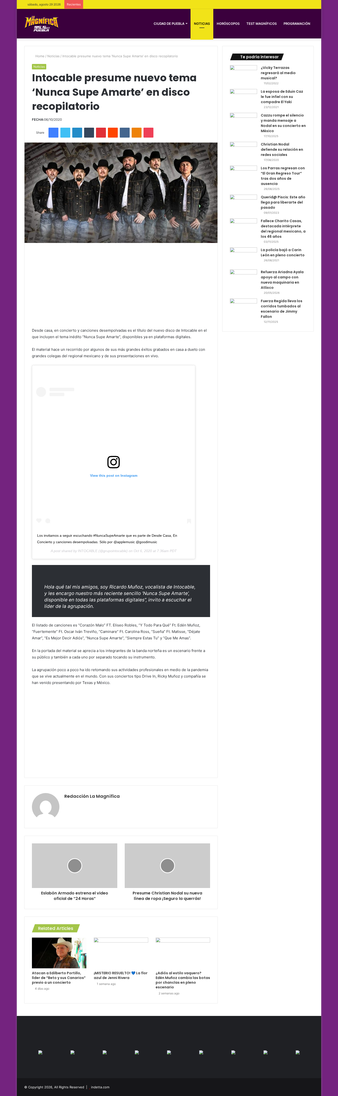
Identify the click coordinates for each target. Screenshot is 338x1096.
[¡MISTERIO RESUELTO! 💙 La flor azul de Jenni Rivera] (121, 953)
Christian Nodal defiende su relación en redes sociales (282, 149)
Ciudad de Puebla (169, 24)
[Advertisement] (121, 285)
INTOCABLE (87, 551)
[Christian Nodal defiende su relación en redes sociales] (243, 151)
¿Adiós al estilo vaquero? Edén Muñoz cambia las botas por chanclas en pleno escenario (183, 980)
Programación (297, 24)
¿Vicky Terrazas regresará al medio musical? (278, 73)
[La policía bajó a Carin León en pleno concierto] (243, 256)
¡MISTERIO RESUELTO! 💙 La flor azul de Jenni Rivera (120, 975)
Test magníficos (261, 24)
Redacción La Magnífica (92, 796)
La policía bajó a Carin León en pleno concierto (283, 252)
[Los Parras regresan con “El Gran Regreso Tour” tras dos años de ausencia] (243, 175)
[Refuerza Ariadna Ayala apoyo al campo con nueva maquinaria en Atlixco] (243, 278)
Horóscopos (228, 24)
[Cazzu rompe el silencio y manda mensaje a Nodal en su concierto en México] (243, 122)
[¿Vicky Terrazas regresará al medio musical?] (243, 74)
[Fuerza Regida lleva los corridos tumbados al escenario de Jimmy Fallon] (243, 307)
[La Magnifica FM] (41, 23)
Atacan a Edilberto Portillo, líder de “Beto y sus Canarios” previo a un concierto (59, 978)
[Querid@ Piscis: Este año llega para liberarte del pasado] (243, 204)
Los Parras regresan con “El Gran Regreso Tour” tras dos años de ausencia (283, 176)
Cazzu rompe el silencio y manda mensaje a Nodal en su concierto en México (283, 123)
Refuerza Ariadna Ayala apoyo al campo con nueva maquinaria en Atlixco (282, 279)
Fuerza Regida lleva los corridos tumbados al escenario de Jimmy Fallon (281, 308)
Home (39, 56)
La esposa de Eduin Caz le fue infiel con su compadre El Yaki (282, 96)
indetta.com (100, 1087)
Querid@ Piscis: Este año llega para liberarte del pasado (283, 202)
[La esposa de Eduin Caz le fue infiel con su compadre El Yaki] (243, 98)
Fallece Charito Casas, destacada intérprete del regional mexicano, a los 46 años (283, 228)
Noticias (202, 24)
